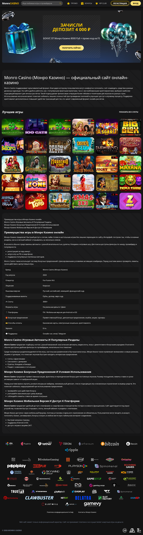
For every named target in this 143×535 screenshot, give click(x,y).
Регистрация (120, 3)
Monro (10, 3)
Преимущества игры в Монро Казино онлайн (23, 219)
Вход (135, 3)
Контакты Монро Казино (87, 512)
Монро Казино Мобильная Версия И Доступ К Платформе (28, 227)
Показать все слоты (128, 112)
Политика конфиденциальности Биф (60, 512)
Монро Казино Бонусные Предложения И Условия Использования (31, 225)
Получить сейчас (71, 48)
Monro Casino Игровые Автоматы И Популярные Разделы (27, 222)
